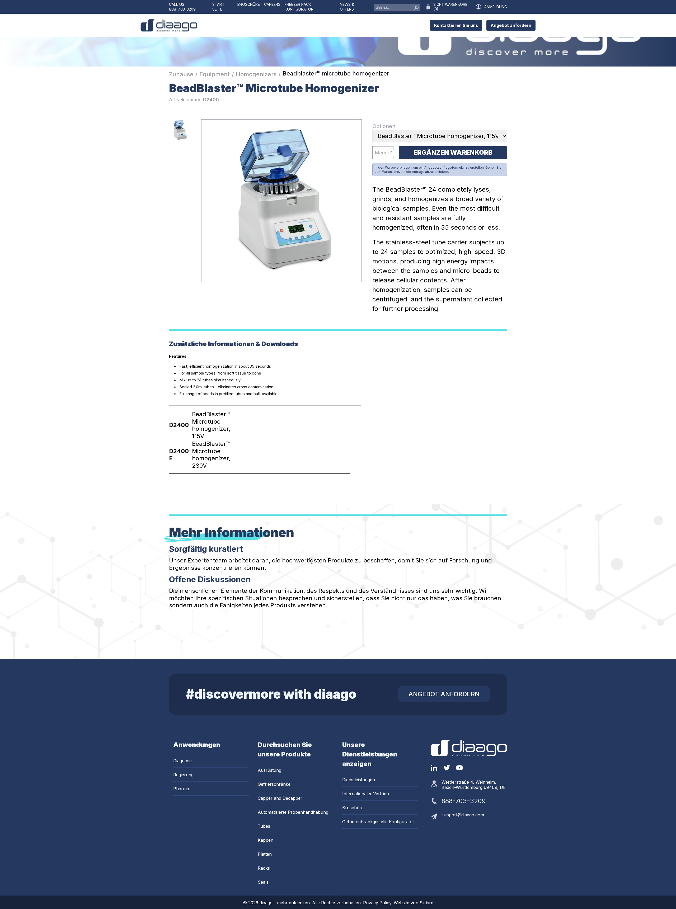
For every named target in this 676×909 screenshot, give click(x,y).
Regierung (183, 774)
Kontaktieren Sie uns (456, 25)
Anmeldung (495, 7)
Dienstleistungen (358, 779)
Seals (263, 882)
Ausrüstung (269, 770)
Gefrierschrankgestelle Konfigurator (378, 821)
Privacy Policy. (378, 902)
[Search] (416, 6)
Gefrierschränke (274, 784)
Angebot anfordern (511, 25)
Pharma (181, 788)
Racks (264, 868)
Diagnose (182, 760)
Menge (383, 152)
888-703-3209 (182, 9)
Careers (272, 4)
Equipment (214, 74)
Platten (265, 854)
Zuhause (181, 74)
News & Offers (347, 6)
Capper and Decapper (280, 798)
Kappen (265, 840)
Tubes (264, 826)
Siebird (426, 902)
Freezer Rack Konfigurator (299, 6)
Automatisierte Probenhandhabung (293, 812)
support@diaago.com (463, 814)
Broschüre (248, 4)
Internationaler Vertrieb (365, 793)
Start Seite (218, 6)
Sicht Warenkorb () (450, 6)
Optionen (383, 126)
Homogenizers (256, 74)
